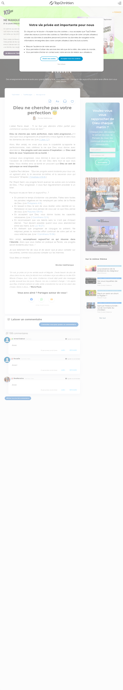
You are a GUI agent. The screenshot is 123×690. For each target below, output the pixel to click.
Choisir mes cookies (49, 58)
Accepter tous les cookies (70, 58)
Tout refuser (61, 64)
